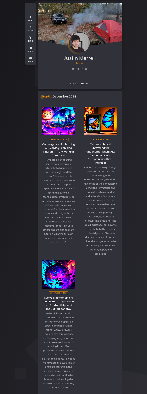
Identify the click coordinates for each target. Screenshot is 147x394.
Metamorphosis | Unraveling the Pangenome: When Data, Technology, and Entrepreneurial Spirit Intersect (100, 154)
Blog (30, 41)
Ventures (30, 30)
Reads (30, 51)
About (31, 20)
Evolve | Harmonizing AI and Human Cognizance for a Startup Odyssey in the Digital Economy (58, 303)
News (30, 61)
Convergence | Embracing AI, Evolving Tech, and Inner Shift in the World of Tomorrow (58, 150)
